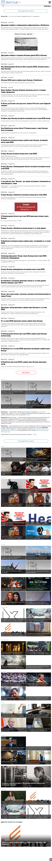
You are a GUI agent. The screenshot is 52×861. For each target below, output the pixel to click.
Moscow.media (4, 607)
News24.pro (3, 510)
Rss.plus (27, 415)
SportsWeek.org (5, 430)
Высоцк (4, 22)
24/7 (32, 16)
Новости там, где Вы (23, 34)
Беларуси (44, 430)
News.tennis (4, 671)
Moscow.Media (37, 429)
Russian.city (3, 789)
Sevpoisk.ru (3, 735)
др (17, 430)
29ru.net (3, 702)
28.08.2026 (47, 6)
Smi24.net (3, 379)
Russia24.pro (18, 36)
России (38, 430)
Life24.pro (12, 430)
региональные (13, 16)
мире (8, 431)
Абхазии (3, 431)
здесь (35, 434)
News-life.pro (45, 429)
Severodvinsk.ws (4, 640)
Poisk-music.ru (4, 576)
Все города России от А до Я (26, 11)
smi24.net (15, 413)
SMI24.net (14, 420)
